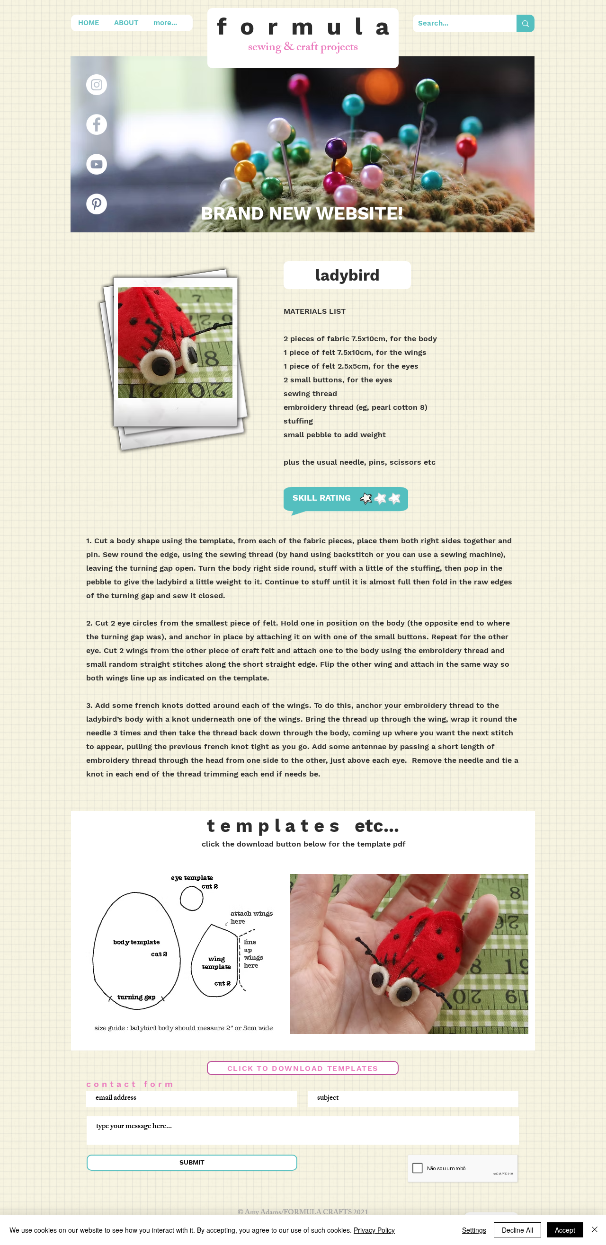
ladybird (347, 275)
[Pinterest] (96, 204)
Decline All (517, 1230)
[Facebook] (96, 124)
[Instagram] (96, 84)
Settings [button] (474, 1230)
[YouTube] (96, 164)
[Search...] (526, 23)
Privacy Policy (374, 1230)
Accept (565, 1230)
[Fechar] (594, 1229)
